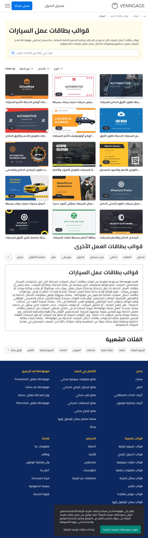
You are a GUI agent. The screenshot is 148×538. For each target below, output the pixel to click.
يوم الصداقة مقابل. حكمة (33, 395)
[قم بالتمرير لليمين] (8, 257)
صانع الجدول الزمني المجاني (79, 387)
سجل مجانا (21, 6)
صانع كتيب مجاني (86, 395)
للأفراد (92, 454)
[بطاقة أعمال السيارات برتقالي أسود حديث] (74, 188)
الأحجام (41, 68)
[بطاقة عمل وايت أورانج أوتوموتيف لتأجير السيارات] (74, 120)
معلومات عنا (41, 446)
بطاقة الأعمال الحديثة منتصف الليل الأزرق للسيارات (26, 237)
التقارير (30, 350)
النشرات (63, 350)
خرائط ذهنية (107, 350)
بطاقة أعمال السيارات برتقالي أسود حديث (74, 203)
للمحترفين (90, 462)
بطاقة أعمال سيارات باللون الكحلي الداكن (121, 203)
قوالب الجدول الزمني (130, 454)
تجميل (20, 257)
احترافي (113, 257)
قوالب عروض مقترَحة (130, 494)
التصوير (80, 257)
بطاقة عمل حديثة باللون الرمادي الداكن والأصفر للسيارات (121, 237)
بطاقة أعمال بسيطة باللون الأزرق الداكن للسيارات (121, 102)
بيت (144, 16)
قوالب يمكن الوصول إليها (127, 502)
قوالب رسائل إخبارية (131, 478)
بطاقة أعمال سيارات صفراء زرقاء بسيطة (26, 203)
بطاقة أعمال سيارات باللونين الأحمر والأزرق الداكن (26, 136)
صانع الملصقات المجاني (82, 403)
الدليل (139, 387)
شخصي (141, 257)
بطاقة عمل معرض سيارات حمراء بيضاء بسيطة (74, 102)
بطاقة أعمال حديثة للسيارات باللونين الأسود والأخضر (74, 170)
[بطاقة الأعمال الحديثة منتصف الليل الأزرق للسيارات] (26, 222)
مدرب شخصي (97, 257)
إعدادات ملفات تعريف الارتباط (79, 529)
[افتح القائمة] (8, 6)
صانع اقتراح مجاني (85, 411)
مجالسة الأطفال (37, 257)
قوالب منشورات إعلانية (129, 470)
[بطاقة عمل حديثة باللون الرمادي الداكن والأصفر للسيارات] (121, 222)
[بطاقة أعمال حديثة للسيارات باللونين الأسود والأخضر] (74, 154)
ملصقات (90, 350)
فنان (53, 257)
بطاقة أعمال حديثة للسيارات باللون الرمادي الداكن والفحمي (26, 170)
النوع (56, 68)
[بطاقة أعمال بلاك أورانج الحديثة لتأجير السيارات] (26, 86)
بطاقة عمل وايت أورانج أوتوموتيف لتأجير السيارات (74, 136)
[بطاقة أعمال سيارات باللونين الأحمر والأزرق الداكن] (26, 120)
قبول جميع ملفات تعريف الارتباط (120, 529)
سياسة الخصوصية (39, 486)
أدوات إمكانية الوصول (129, 403)
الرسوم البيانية (138, 350)
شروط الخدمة (41, 494)
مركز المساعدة (40, 478)
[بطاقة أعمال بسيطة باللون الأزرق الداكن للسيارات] (121, 86)
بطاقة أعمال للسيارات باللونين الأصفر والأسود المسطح (121, 170)
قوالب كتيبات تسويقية (130, 462)
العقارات (127, 257)
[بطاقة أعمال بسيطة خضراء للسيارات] (74, 222)
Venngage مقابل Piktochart (32, 403)
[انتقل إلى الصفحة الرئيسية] (128, 6)
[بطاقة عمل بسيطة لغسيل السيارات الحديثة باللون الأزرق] (121, 120)
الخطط (92, 446)
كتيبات (122, 350)
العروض (77, 350)
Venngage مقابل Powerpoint (32, 379)
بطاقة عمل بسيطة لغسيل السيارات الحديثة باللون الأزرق (121, 136)
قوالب (135, 16)
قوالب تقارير (135, 486)
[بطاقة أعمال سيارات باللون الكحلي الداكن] (121, 188)
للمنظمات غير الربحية (84, 478)
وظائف (45, 454)
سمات (139, 379)
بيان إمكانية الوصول (37, 462)
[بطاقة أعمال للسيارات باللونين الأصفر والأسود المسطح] (121, 154)
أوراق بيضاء (16, 350)
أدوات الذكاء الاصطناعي (128, 395)
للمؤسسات (89, 470)
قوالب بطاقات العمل (119, 16)
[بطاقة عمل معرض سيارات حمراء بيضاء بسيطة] (74, 86)
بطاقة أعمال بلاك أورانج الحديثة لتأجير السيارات (26, 102)
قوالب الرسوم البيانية (130, 446)
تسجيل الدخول (54, 6)
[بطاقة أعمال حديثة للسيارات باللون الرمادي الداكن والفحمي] (26, 154)
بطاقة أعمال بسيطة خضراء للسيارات (74, 237)
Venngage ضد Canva (37, 387)
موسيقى (66, 257)
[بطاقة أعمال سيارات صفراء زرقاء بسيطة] (26, 188)
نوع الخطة (24, 68)
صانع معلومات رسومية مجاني (78, 379)
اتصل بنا (44, 470)
